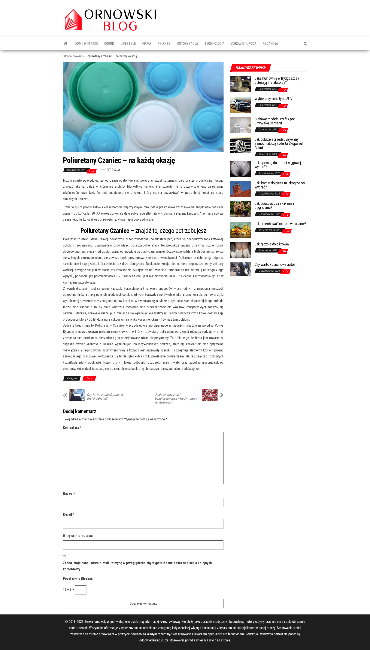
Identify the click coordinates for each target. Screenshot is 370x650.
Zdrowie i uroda (243, 44)
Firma (146, 44)
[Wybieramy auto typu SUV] (240, 104)
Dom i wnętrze (86, 44)
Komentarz (72, 428)
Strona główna (72, 56)
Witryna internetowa (78, 536)
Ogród (109, 44)
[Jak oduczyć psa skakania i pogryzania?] (240, 209)
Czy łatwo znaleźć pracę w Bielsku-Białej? (105, 396)
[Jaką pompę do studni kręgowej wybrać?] (240, 168)
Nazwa (69, 494)
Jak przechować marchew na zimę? (280, 223)
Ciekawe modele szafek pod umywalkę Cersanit (275, 121)
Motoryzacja (187, 44)
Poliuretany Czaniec (110, 325)
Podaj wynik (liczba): (78, 579)
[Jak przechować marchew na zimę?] (240, 229)
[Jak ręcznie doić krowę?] (240, 250)
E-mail (68, 515)
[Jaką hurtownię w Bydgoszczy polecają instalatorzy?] (240, 84)
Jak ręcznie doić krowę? (272, 244)
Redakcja (270, 44)
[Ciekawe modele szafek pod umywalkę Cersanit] (240, 125)
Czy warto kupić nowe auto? (275, 264)
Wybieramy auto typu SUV (273, 98)
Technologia (214, 44)
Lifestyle (128, 44)
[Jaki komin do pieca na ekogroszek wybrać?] (240, 189)
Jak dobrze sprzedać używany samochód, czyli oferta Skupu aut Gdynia (279, 143)
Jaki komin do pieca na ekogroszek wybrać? (280, 185)
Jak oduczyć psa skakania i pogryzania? (274, 205)
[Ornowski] (66, 43)
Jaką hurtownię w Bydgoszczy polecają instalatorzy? (277, 80)
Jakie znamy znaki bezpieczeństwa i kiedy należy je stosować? (176, 398)
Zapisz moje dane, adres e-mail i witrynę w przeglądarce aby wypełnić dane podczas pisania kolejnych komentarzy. (137, 566)
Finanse (164, 44)
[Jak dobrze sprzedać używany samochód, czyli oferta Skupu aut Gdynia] (240, 145)
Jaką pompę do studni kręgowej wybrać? (278, 164)
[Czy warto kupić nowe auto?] (240, 269)
